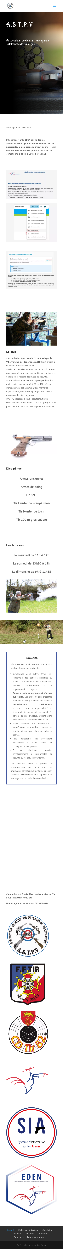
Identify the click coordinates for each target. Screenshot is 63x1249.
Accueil (10, 1230)
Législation (47, 1230)
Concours (42, 1233)
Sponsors (18, 1237)
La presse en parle (36, 1237)
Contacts (29, 1233)
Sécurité (16, 1233)
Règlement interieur (27, 1230)
